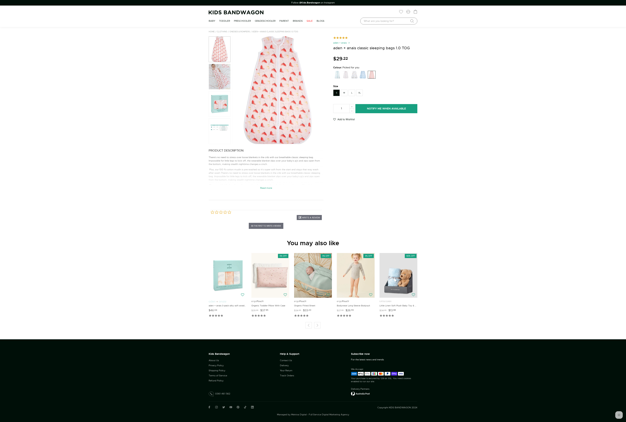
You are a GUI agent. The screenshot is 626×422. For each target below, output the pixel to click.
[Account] (408, 11)
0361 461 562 (222, 393)
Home (212, 31)
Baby (212, 20)
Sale (310, 20)
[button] (236, 90)
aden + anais (340, 42)
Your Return (286, 370)
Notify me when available (386, 108)
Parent (284, 20)
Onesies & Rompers (240, 31)
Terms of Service (218, 375)
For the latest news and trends (367, 359)
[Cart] (415, 12)
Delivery (284, 365)
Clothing (222, 31)
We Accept (357, 369)
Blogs (320, 20)
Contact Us (286, 360)
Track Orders (287, 375)
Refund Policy (216, 380)
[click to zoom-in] (277, 90)
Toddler (224, 20)
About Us (214, 360)
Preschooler (242, 20)
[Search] (412, 21)
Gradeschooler (265, 20)
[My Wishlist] (401, 11)
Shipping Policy (217, 370)
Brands (298, 20)
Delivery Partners (360, 388)
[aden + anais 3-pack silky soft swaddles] (227, 275)
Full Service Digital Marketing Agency (329, 414)
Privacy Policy (216, 365)
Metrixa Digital (299, 414)
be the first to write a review (266, 225)
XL (359, 93)
